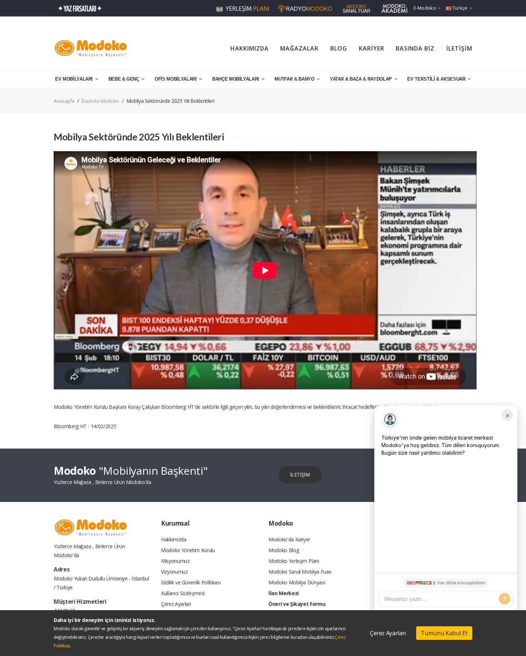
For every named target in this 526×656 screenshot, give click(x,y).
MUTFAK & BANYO (295, 79)
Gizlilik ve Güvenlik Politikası (190, 582)
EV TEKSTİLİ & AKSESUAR (437, 79)
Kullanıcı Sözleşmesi (183, 593)
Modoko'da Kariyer (289, 539)
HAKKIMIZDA (249, 48)
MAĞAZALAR (299, 48)
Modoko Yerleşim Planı (293, 560)
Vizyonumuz (174, 571)
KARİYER (371, 48)
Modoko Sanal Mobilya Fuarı (299, 571)
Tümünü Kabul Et (444, 633)
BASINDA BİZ (415, 48)
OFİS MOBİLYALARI (176, 79)
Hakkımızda (173, 539)
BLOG (338, 48)
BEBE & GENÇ (124, 79)
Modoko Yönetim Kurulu (188, 550)
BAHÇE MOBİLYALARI (236, 79)
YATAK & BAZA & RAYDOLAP (361, 79)
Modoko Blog (283, 550)
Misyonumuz (175, 560)
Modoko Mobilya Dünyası (296, 582)
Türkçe (460, 8)
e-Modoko (425, 8)
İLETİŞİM (459, 48)
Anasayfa (64, 100)
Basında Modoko (100, 100)
